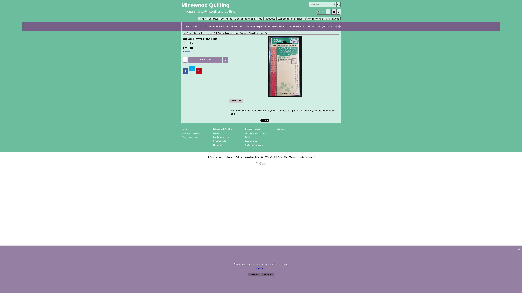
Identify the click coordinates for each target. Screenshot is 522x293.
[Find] (338, 4)
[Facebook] (185, 71)
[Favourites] (225, 59)
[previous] (336, 26)
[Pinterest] (199, 71)
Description (236, 101)
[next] (339, 26)
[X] (192, 68)
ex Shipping (186, 51)
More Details (261, 268)
